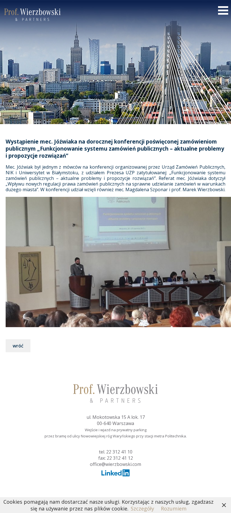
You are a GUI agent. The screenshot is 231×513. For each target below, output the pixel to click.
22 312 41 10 (119, 452)
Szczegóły (142, 508)
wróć (18, 346)
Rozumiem (173, 508)
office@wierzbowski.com (115, 464)
